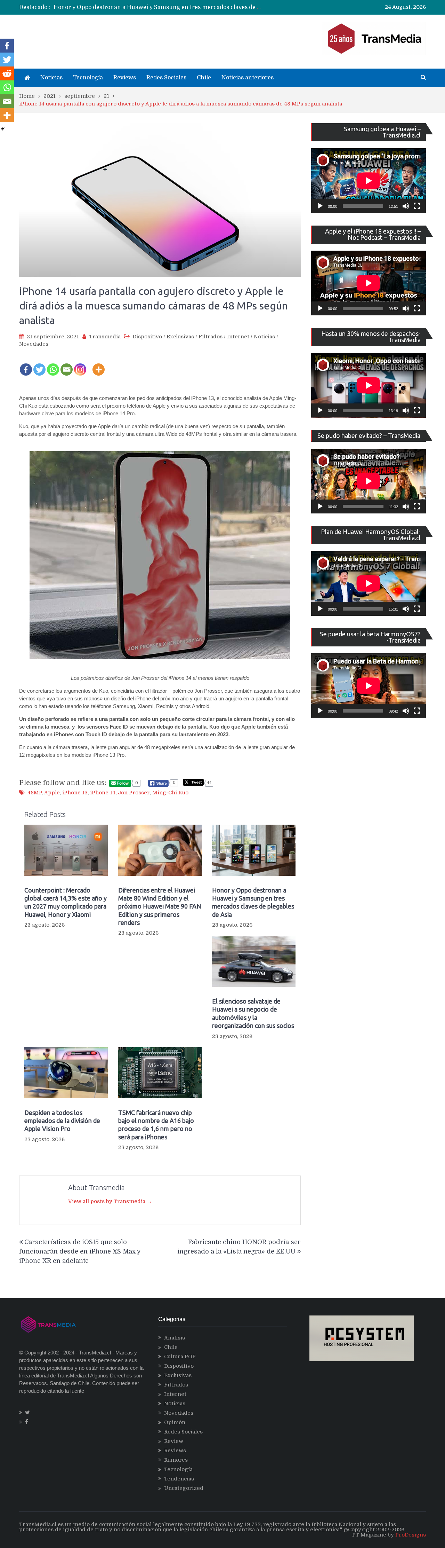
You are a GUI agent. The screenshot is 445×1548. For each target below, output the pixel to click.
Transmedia (105, 336)
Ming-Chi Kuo (170, 792)
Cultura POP (180, 1356)
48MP (34, 792)
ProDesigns (410, 1535)
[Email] (66, 365)
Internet (238, 336)
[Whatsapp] (53, 365)
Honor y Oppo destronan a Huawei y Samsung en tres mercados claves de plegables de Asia (179, 7)
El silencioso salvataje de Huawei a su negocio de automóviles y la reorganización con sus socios (253, 1013)
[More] (98, 365)
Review (173, 1441)
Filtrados (210, 336)
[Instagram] (80, 365)
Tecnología (88, 77)
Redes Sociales (166, 77)
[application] (368, 180)
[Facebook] (26, 365)
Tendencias (179, 1479)
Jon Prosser (134, 792)
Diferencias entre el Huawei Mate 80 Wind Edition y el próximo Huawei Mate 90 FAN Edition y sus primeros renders (159, 906)
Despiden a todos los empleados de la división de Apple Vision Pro (62, 1120)
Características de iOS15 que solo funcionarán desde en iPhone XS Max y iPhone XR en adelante (79, 1251)
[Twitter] (39, 365)
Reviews (124, 77)
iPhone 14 (102, 792)
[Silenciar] (405, 206)
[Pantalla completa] (416, 206)
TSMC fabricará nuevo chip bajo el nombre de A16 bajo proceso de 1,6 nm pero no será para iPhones (156, 1124)
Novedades (33, 344)
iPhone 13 (75, 792)
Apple (52, 792)
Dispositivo (147, 336)
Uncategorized (183, 1488)
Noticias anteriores (247, 77)
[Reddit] (7, 73)
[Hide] (3, 129)
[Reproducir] (320, 206)
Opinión (174, 1422)
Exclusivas (180, 336)
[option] (158, 7)
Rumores (176, 1460)
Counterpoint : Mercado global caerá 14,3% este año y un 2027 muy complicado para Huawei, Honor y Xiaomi (65, 902)
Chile (204, 77)
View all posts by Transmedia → (110, 1201)
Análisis (174, 1338)
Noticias (51, 77)
